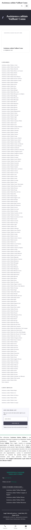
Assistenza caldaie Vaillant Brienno (10, 107)
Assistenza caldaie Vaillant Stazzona (10, 347)
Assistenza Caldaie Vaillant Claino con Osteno (12, 168)
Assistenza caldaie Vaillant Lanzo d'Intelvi (11, 230)
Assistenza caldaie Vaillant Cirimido (10, 166)
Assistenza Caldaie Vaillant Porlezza (10, 309)
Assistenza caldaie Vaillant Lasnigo (10, 234)
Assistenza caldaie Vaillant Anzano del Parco (12, 78)
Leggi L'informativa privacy (10, 513)
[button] (22, 6)
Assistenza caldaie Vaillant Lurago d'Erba (11, 251)
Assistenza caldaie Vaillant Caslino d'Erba (11, 142)
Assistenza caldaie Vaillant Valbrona (10, 364)
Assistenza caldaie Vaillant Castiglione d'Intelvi (12, 153)
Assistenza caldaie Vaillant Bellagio (10, 90)
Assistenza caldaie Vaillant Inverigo (10, 222)
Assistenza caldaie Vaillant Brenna (9, 105)
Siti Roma (23, 519)
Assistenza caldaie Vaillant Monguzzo (10, 268)
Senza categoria (5, 382)
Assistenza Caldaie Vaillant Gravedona (10, 215)
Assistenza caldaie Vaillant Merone (9, 264)
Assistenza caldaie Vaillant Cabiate (9, 113)
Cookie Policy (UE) (22, 513)
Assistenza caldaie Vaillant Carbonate (10, 130)
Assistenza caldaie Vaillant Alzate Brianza (11, 76)
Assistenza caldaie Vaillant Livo (9, 241)
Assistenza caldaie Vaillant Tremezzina (10, 353)
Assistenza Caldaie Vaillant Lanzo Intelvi (11, 232)
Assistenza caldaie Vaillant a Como (9, 65)
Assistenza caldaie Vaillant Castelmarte (10, 147)
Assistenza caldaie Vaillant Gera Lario (10, 209)
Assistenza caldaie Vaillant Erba (9, 193)
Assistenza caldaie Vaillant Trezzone (10, 355)
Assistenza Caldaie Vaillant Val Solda (10, 362)
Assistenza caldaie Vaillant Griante (9, 218)
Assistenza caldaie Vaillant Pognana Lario (11, 303)
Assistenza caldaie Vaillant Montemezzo (11, 272)
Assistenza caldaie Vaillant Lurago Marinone (12, 253)
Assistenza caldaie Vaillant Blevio (9, 101)
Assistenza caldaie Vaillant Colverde (10, 172)
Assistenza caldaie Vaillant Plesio (9, 301)
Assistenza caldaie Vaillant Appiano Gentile (11, 80)
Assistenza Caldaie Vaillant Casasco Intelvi (11, 140)
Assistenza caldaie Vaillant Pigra (9, 299)
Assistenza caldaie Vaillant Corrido (9, 176)
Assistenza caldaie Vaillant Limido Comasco (12, 238)
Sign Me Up (15, 423)
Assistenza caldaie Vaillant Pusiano (9, 312)
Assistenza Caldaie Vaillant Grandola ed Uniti (12, 213)
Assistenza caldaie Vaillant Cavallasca (10, 155)
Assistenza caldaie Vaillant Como (14, 3)
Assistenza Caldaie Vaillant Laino (9, 226)
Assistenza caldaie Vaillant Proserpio (10, 311)
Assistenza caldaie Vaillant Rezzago (10, 316)
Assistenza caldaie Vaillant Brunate (9, 109)
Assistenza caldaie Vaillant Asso (9, 86)
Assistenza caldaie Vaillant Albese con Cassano (12, 70)
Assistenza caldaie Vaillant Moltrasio (10, 266)
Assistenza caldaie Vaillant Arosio (9, 84)
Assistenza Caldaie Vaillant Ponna (9, 305)
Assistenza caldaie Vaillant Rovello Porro (11, 324)
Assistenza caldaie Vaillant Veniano (10, 372)
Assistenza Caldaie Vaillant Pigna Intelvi (11, 297)
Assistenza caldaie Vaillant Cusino (9, 182)
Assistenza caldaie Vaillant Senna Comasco (11, 339)
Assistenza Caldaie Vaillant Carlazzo (10, 134)
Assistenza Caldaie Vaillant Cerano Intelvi (11, 161)
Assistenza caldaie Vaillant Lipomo (9, 239)
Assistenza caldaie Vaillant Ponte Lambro (11, 307)
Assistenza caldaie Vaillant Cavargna (10, 157)
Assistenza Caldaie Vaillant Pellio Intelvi (11, 291)
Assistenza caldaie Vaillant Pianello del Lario (12, 295)
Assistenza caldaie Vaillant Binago (9, 95)
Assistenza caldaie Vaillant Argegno (10, 82)
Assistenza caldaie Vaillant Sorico (9, 343)
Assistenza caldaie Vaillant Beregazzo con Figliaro (13, 93)
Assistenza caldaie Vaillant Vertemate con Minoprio (13, 376)
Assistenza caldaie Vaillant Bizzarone (10, 97)
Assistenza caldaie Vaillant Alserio (9, 74)
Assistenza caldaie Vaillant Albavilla (10, 69)
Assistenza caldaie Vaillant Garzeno (10, 207)
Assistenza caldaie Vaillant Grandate (10, 211)
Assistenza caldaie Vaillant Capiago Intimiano (12, 126)
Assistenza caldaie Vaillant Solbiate (10, 341)
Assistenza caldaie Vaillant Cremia (9, 178)
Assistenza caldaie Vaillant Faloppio (10, 199)
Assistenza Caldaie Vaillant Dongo (9, 190)
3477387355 (8, 478)
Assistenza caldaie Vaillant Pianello (10, 293)
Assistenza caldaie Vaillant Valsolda (10, 368)
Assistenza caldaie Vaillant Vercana (10, 374)
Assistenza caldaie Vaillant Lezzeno (10, 236)
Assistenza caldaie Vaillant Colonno (10, 170)
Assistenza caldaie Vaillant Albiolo (9, 72)
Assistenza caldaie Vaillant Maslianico (10, 261)
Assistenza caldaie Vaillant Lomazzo (10, 245)
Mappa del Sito (15, 515)
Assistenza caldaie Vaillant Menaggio (10, 263)
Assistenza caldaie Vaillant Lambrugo (10, 228)
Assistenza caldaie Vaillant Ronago (9, 320)
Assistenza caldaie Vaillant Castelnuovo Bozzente (13, 149)
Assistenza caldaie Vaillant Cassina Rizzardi (11, 145)
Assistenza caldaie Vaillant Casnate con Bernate (12, 143)
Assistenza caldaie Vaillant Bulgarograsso (11, 111)
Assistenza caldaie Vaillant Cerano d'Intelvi (11, 159)
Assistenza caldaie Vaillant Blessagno (10, 99)
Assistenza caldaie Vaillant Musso (9, 278)
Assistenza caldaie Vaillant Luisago (10, 249)
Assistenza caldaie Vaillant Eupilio (9, 195)
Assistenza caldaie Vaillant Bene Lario (10, 92)
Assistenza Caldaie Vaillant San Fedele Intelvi (12, 330)
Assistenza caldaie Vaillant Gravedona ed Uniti (12, 216)
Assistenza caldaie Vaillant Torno (9, 351)
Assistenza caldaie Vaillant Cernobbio (10, 165)
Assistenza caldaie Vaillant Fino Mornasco (11, 205)
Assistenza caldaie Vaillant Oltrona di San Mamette (13, 286)
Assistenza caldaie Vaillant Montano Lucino (11, 270)
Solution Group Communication (13, 519)
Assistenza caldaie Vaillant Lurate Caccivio (11, 255)
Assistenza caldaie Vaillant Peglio (9, 289)
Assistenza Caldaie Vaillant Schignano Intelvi (12, 337)
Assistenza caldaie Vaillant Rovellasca (10, 322)
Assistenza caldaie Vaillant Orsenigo (10, 288)
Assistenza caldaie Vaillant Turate (9, 357)
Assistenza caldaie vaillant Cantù (9, 122)
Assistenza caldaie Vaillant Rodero (9, 318)
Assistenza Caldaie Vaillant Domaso (10, 188)
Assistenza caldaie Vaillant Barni (9, 88)
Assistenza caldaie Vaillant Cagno (9, 118)
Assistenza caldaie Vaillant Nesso (9, 280)
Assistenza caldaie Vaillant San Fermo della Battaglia (13, 332)
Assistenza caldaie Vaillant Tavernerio (10, 349)
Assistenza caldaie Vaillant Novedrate (10, 282)
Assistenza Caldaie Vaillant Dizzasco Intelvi (11, 186)
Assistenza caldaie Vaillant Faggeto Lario (11, 197)
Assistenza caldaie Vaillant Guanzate (10, 220)
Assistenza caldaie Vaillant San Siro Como (11, 336)
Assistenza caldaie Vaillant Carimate (10, 132)
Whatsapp (13, 481)
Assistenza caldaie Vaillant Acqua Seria (10, 67)
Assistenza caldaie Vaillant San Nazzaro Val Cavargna (14, 334)
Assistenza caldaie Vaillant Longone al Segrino (12, 247)
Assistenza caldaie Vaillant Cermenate (10, 163)
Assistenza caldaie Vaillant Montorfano (10, 274)
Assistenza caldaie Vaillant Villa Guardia (11, 378)
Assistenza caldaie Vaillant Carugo (9, 136)
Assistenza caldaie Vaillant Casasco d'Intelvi (12, 138)
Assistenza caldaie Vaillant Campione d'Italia (12, 120)
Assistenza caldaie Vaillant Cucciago (10, 180)
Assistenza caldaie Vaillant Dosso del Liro (11, 191)
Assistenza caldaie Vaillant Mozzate (10, 276)
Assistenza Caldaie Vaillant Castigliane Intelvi (12, 151)
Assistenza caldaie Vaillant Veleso (9, 370)
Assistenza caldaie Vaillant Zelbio (9, 380)
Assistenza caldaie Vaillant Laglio (9, 224)
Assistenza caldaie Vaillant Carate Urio (10, 128)
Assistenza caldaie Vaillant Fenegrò (10, 201)
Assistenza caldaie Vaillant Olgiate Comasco (12, 284)
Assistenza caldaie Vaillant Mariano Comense (12, 259)
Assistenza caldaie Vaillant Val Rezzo (10, 361)
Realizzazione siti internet (21, 517)
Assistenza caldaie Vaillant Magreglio (10, 257)
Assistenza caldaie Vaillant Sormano (10, 345)
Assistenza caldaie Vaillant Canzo (9, 124)
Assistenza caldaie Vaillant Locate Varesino (11, 243)
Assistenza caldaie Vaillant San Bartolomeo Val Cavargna (14, 328)
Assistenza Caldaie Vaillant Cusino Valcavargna (12, 184)
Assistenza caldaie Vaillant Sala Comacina (11, 326)
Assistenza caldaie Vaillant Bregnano (10, 103)
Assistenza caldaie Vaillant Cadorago (10, 115)
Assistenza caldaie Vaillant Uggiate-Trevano (11, 359)
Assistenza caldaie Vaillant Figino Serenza (11, 203)
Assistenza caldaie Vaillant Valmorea (10, 366)
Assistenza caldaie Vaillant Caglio (9, 117)
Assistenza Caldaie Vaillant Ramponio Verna (12, 314)
